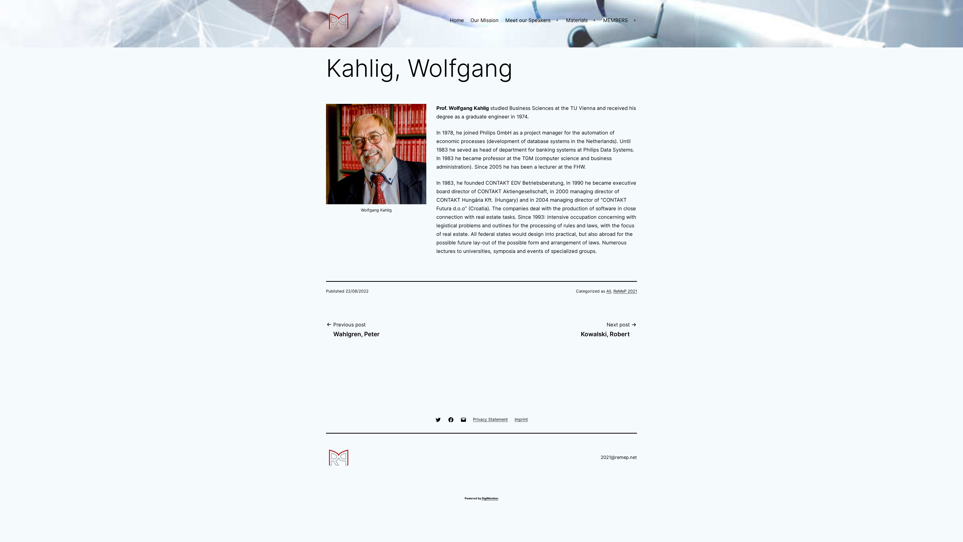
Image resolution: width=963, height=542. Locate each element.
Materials (577, 20)
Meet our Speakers (527, 20)
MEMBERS (615, 20)
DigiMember (490, 498)
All (608, 291)
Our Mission (484, 20)
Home (457, 20)
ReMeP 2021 (625, 291)
